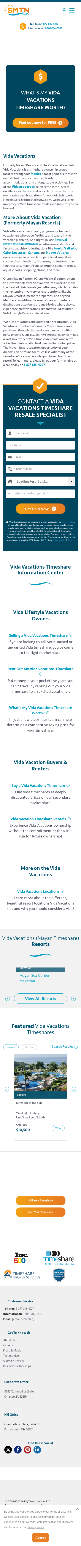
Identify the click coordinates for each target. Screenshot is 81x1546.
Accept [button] (40, 1537)
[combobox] (11, 469)
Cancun (33, 253)
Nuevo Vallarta (57, 253)
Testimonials (11, 1356)
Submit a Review (13, 1361)
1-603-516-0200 (53, 28)
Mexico (36, 174)
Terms (70, 540)
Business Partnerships (17, 1366)
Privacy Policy (68, 522)
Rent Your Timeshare (40, 1212)
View (58, 1128)
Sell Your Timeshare (40, 1200)
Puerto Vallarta (65, 248)
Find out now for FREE (37, 122)
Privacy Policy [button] (35, 1527)
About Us (9, 1340)
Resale (11, 1047)
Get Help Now (37, 508)
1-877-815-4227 (49, 24)
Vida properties (23, 187)
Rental (29, 1047)
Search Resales (62, 1046)
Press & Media (12, 1350)
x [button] (77, 1508)
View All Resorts (40, 998)
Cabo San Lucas (14, 253)
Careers (8, 1345)
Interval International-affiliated (35, 242)
